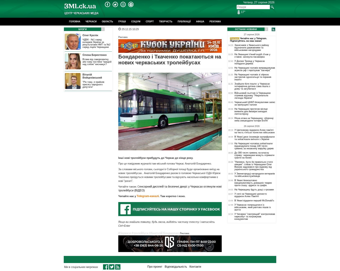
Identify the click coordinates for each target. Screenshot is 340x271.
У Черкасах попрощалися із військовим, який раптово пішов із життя (252, 207)
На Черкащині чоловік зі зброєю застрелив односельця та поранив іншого (252, 77)
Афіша (200, 21)
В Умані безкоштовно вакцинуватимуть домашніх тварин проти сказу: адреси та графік (253, 183)
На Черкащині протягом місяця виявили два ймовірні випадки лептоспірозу (251, 111)
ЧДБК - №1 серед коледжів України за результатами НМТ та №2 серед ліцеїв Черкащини (96, 43)
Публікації (184, 21)
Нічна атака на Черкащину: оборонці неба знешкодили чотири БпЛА (253, 119)
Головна (74, 21)
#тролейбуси (140, 233)
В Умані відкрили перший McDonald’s (254, 200)
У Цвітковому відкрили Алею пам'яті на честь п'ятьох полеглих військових (254, 131)
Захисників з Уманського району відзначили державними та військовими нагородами (251, 47)
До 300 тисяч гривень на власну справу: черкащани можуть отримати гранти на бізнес (254, 155)
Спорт (150, 21)
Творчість (165, 21)
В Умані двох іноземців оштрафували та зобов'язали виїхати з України (254, 138)
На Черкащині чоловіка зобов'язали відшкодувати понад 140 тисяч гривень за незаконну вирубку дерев (254, 146)
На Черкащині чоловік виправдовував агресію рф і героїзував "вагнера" (254, 69)
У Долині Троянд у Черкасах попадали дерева (249, 62)
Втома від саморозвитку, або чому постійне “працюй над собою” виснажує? (97, 62)
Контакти (195, 266)
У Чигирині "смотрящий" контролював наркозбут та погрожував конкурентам (254, 216)
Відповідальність (176, 266)
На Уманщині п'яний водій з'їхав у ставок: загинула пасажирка (252, 55)
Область (107, 21)
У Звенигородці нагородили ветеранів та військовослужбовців (254, 174)
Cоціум (135, 21)
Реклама (215, 21)
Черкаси (91, 21)
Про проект (154, 266)
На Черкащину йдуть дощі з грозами (254, 189)
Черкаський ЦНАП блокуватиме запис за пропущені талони (254, 103)
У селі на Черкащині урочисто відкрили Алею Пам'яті (250, 195)
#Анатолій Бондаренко (164, 233)
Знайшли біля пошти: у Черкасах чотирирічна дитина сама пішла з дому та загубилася (252, 86)
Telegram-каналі (148, 196)
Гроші (122, 21)
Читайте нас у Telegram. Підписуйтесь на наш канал (248, 39)
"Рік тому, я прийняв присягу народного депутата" (93, 84)
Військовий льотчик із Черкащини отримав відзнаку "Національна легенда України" (252, 95)
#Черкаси (124, 233)
